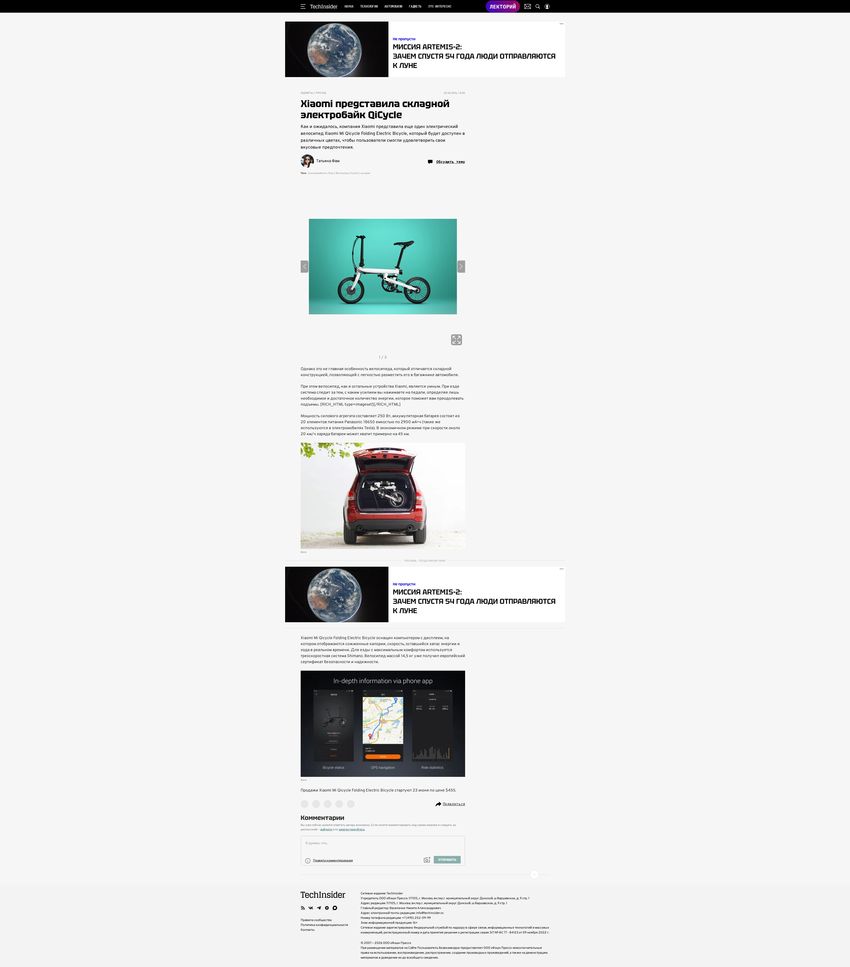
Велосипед (342, 173)
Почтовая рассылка (527, 6)
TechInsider (324, 6)
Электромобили (317, 173)
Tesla (331, 173)
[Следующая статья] (425, 874)
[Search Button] (537, 6)
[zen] (327, 908)
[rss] (303, 908)
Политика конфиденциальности (324, 925)
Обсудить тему (450, 162)
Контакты (308, 930)
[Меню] (303, 6)
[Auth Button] (547, 6)
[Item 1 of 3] (383, 266)
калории (365, 173)
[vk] (311, 908)
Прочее (321, 93)
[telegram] (319, 908)
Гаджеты (307, 93)
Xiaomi (354, 173)
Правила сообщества (316, 920)
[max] (335, 908)
